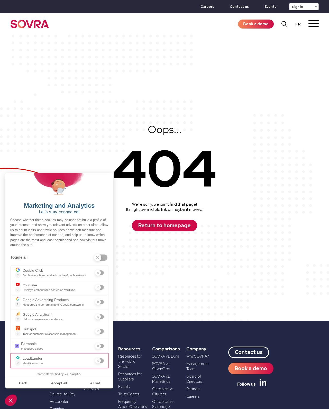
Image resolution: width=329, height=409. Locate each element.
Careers (207, 6)
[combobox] (304, 6)
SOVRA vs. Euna (165, 356)
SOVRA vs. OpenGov (161, 366)
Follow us (246, 384)
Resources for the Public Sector (130, 361)
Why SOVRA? (197, 356)
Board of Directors (194, 379)
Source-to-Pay (62, 394)
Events (270, 6)
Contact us (239, 6)
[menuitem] (298, 24)
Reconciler (59, 401)
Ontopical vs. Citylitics (163, 391)
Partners (193, 389)
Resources (129, 349)
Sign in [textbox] (297, 7)
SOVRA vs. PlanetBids (161, 379)
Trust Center (128, 394)
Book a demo (256, 23)
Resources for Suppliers (130, 376)
